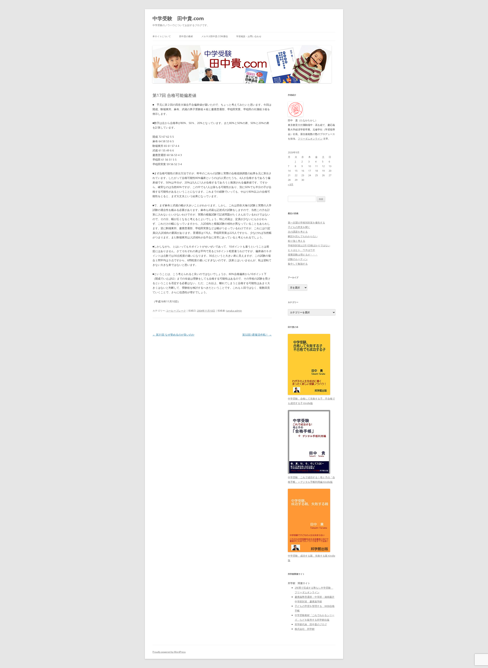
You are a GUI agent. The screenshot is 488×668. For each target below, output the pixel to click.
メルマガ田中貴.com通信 (214, 36)
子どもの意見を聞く (299, 227)
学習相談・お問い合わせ (248, 36)
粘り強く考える (296, 241)
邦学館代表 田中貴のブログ (311, 624)
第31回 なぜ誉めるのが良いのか (173, 334)
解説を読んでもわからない (303, 236)
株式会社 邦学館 (305, 629)
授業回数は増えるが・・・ (303, 254)
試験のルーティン (298, 259)
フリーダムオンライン (310, 138)
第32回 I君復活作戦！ (257, 334)
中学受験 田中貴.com (178, 18)
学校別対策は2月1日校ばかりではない (309, 245)
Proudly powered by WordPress (169, 652)
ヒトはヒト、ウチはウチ (301, 250)
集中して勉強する (298, 263)
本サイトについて (161, 36)
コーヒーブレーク (176, 310)
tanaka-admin (234, 310)
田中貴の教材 (186, 36)
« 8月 (290, 184)
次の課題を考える (298, 231)
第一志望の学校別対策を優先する (306, 222)
